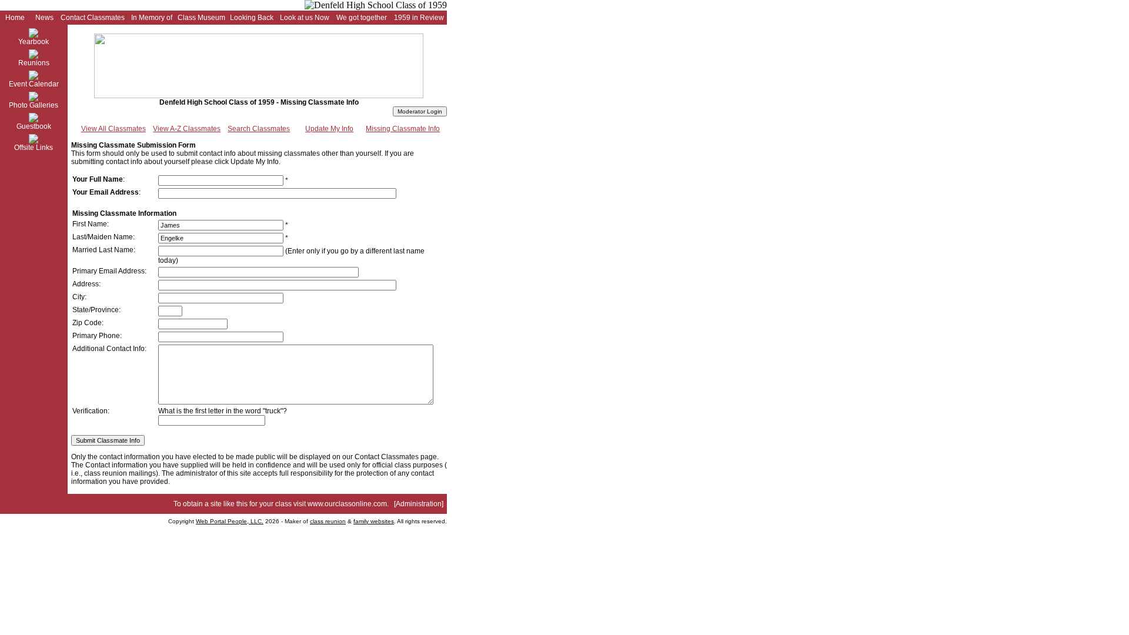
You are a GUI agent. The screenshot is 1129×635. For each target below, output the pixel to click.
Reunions (33, 63)
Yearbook (33, 42)
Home (15, 18)
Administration (419, 504)
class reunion (328, 521)
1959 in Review (419, 18)
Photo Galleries (33, 105)
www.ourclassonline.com (347, 504)
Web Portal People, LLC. (229, 521)
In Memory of (151, 18)
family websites (373, 521)
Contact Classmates (93, 18)
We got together (361, 18)
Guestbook (33, 126)
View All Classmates (113, 129)
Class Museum (201, 18)
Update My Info (329, 129)
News (44, 18)
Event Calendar (34, 84)
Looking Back (251, 18)
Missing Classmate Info (403, 129)
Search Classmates (259, 129)
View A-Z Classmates (187, 129)
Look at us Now (304, 18)
